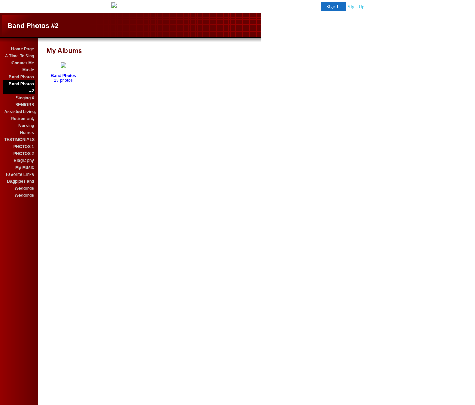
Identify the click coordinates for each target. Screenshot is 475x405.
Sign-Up (356, 6)
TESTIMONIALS (19, 139)
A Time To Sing (19, 56)
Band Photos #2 (21, 87)
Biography (24, 160)
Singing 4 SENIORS (24, 101)
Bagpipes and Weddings (20, 185)
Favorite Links (20, 174)
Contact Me (22, 63)
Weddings (24, 195)
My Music (24, 167)
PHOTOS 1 (23, 146)
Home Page (22, 49)
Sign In (333, 6)
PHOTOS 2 (23, 153)
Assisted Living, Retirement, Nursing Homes (19, 122)
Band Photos (21, 77)
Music (28, 70)
